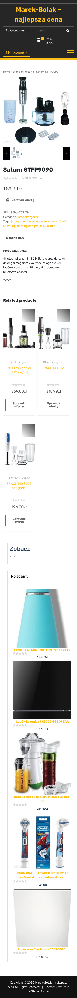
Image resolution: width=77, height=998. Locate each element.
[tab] (15, 238)
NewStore (62, 987)
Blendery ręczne (23, 71)
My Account (15, 52)
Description (15, 238)
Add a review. (32, 178)
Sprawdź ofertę (23, 200)
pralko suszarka (44, 226)
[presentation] (6, 153)
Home (6, 71)
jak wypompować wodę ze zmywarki (36, 221)
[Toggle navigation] (70, 52)
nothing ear (25, 226)
